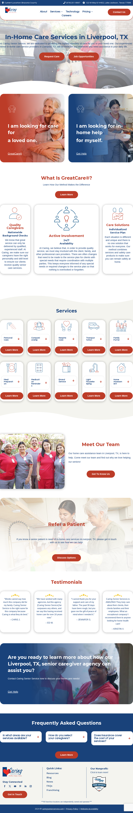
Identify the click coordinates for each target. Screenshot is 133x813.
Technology (72, 12)
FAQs (49, 785)
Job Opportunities (84, 56)
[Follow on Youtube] (15, 786)
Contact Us (119, 12)
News (49, 781)
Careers (66, 16)
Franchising (52, 790)
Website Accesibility (89, 808)
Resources (52, 773)
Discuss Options (66, 557)
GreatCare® (15, 153)
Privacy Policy (72, 808)
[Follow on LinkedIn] (25, 786)
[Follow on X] (10, 786)
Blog (49, 777)
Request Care (51, 56)
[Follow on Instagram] (31, 786)
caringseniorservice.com (53, 808)
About (43, 12)
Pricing (86, 12)
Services (55, 12)
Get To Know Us (101, 474)
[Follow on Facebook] (5, 786)
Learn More (66, 194)
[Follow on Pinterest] (20, 786)
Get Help (81, 153)
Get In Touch (15, 794)
